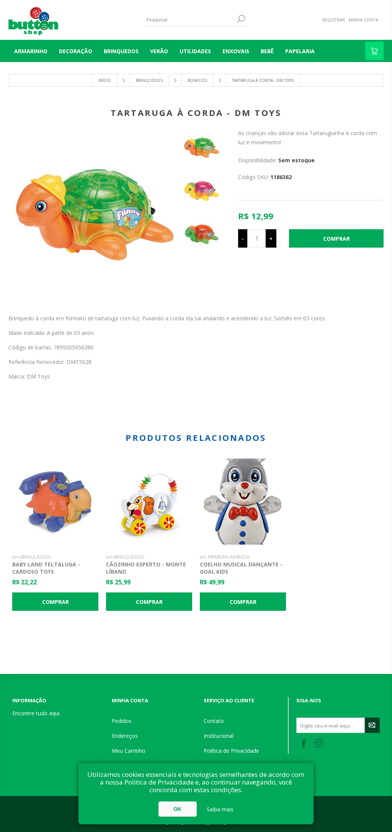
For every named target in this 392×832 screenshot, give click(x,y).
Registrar (333, 20)
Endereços (125, 735)
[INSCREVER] (372, 725)
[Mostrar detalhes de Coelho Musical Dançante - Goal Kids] (243, 501)
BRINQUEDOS (121, 51)
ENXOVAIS (235, 51)
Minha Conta (363, 20)
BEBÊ (267, 51)
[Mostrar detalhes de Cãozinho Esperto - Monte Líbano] (149, 501)
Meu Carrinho (128, 750)
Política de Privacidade (231, 750)
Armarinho (30, 51)
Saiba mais (220, 809)
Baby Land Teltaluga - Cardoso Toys (46, 568)
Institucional (219, 735)
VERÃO (159, 51)
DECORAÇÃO (75, 51)
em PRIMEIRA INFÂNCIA (224, 557)
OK (177, 809)
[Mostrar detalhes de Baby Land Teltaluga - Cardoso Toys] (55, 501)
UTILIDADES (195, 51)
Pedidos (122, 720)
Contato (214, 720)
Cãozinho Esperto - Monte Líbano (146, 568)
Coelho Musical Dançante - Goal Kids (241, 568)
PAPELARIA (300, 51)
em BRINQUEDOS (31, 557)
